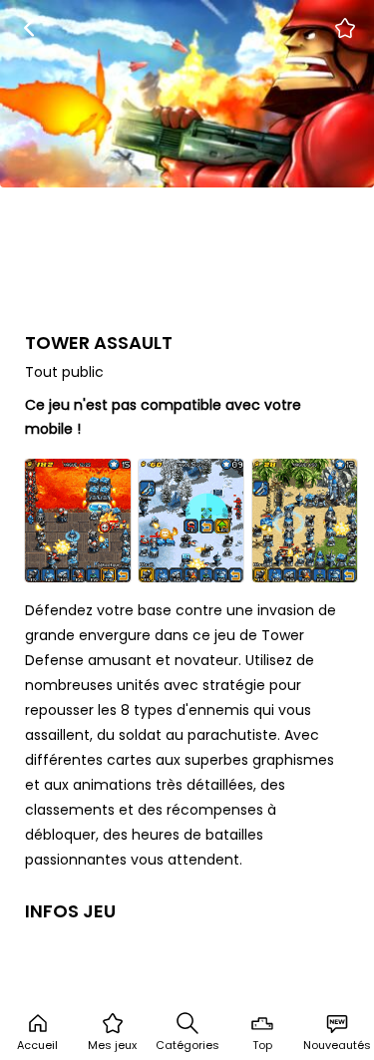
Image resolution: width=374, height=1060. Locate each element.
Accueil (37, 1045)
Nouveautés (337, 1045)
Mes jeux (112, 1045)
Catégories (187, 1045)
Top (262, 1045)
